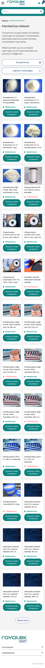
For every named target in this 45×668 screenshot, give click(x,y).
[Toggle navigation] (3, 3)
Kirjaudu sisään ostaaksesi (11, 113)
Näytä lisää (22, 620)
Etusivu (5, 20)
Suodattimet (22, 62)
